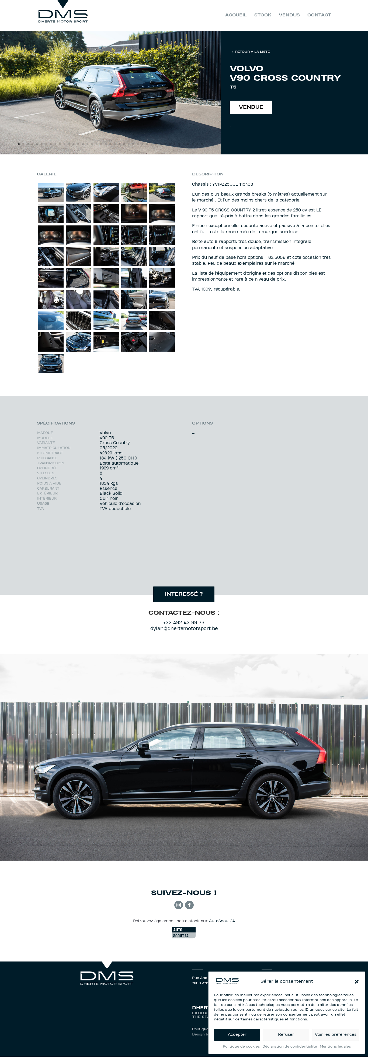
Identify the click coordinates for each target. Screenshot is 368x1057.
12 (69, 144)
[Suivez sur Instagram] (178, 905)
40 (197, 144)
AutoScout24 (222, 921)
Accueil (236, 15)
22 (115, 144)
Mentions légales (335, 1046)
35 (174, 144)
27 (138, 144)
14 (78, 144)
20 (106, 144)
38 (188, 144)
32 (161, 144)
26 (133, 144)
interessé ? (184, 594)
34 (170, 144)
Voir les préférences (335, 1035)
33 (165, 144)
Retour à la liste (252, 52)
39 (193, 144)
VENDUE (251, 107)
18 (97, 144)
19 (101, 144)
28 (142, 144)
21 (110, 144)
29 (147, 144)
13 (74, 144)
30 (151, 144)
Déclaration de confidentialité (289, 1046)
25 (129, 144)
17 (92, 144)
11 (64, 144)
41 (202, 144)
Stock (262, 15)
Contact (319, 15)
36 (179, 144)
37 (184, 144)
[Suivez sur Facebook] (189, 905)
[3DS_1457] (110, 153)
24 (124, 144)
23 (119, 144)
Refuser (286, 1035)
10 (60, 144)
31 (156, 144)
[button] (356, 981)
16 (87, 144)
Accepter (237, 1035)
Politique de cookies (241, 1046)
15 (83, 144)
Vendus (289, 15)
